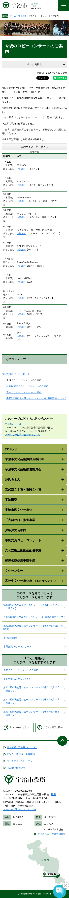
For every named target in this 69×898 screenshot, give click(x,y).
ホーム (13, 16)
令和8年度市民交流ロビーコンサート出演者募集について (36, 398)
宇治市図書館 (10, 638)
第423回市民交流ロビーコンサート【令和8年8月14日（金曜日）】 (31, 607)
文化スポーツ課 (13, 424)
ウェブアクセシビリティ (19, 761)
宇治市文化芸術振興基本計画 (24, 459)
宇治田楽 (11, 499)
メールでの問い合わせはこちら (19, 809)
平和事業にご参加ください (17, 678)
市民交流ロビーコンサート (16, 374)
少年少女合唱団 (15, 530)
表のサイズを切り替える (34, 146)
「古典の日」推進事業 (20, 520)
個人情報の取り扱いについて (22, 747)
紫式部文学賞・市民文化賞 (23, 489)
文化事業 (22, 16)
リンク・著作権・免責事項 (21, 754)
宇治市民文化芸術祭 (18, 510)
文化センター (14, 570)
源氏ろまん (12, 479)
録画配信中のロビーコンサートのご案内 (27, 386)
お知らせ (11, 449)
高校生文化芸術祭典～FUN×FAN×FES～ (32, 580)
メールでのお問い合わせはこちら (22, 434)
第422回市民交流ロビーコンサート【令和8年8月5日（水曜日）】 (33, 627)
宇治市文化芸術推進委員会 (23, 469)
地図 (53, 794)
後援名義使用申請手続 (20, 560)
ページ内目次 (34, 64)
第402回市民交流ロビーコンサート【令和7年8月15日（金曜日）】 (31, 689)
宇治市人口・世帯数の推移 (52, 834)
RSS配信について (16, 768)
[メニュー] (63, 5)
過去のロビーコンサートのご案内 (24, 392)
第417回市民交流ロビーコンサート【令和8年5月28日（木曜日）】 (31, 713)
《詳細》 (22, 169)
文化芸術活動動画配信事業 (23, 550)
